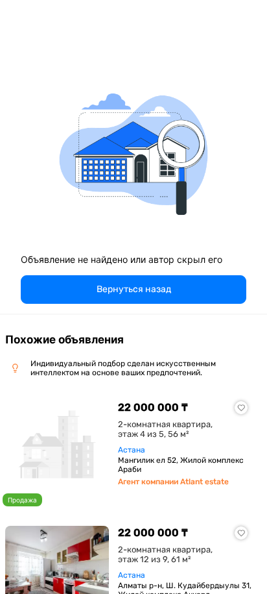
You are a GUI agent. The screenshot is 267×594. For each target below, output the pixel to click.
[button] (133, 289)
